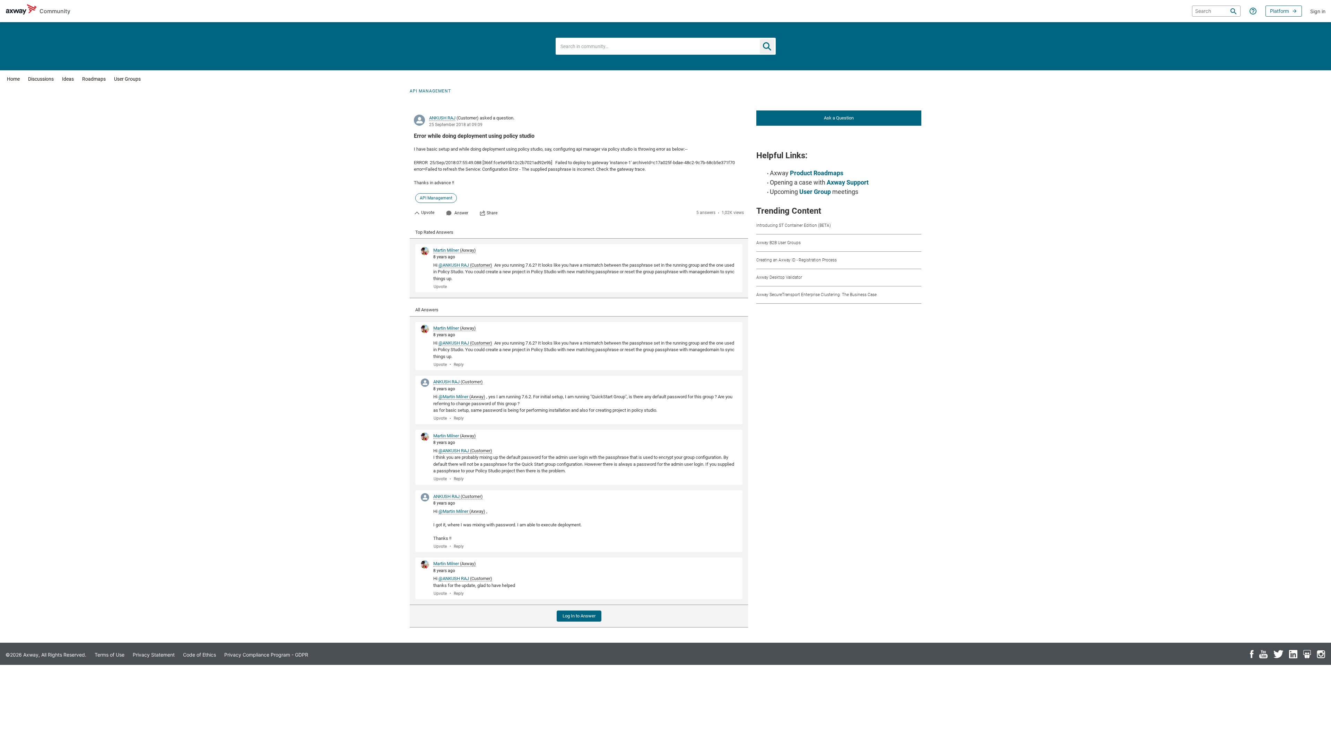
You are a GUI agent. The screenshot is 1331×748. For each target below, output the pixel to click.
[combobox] (666, 46)
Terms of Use (109, 655)
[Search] (1234, 11)
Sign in (1317, 11)
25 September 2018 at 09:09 (455, 124)
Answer (461, 213)
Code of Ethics (199, 655)
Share (492, 213)
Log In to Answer (579, 615)
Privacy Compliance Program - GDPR (266, 655)
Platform (1279, 11)
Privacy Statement (154, 655)
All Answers (426, 309)
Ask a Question (839, 118)
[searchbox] (1216, 11)
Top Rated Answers (434, 232)
